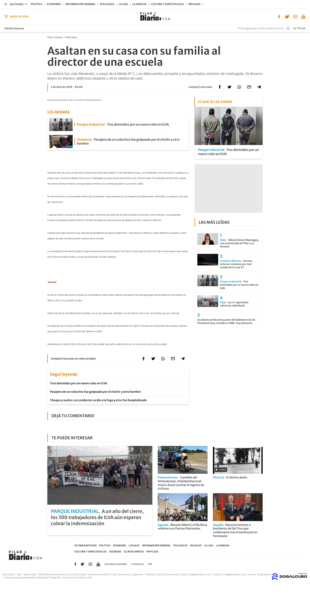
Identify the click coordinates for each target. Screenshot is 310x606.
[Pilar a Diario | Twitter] (287, 16)
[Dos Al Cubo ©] (289, 579)
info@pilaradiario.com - (199, 574)
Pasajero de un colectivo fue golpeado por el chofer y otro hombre (95, 391)
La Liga (123, 4)
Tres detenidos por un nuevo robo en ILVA (78, 383)
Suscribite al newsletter (116, 564)
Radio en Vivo (19, 16)
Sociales (195, 545)
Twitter (82, 564)
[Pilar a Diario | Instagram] (295, 16)
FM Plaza (194, 4)
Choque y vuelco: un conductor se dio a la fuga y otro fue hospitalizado (98, 400)
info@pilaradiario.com (234, 574)
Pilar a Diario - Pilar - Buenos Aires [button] (20, 574)
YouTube (98, 564)
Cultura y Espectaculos (167, 4)
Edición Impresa (14, 28)
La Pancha (139, 4)
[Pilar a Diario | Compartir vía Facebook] (219, 87)
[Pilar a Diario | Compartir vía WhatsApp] (239, 87)
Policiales (107, 4)
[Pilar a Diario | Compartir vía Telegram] (259, 87)
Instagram (90, 564)
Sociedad (115, 551)
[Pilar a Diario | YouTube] (303, 16)
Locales (134, 545)
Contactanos (137, 564)
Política (36, 4)
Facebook (75, 564)
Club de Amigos (134, 551)
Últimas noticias (85, 545)
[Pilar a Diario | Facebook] (279, 16)
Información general (80, 4)
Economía (54, 4)
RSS (150, 564)
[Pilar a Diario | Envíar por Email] (249, 87)
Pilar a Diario (55, 37)
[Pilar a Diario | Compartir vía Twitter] (229, 87)
